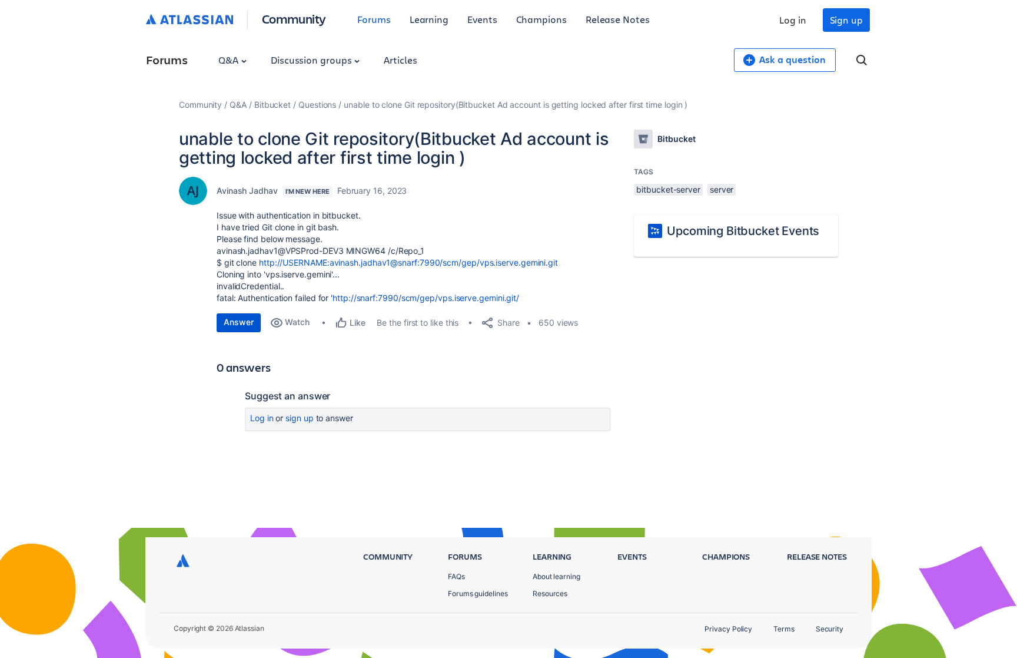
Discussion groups (312, 60)
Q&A (229, 60)
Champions (541, 19)
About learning (556, 576)
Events (482, 19)
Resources (550, 593)
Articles (400, 60)
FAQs (456, 576)
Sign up (846, 20)
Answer (239, 322)
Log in (792, 20)
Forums (374, 19)
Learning (429, 19)
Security (829, 628)
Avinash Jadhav (247, 191)
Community (294, 18)
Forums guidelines (478, 593)
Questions (317, 105)
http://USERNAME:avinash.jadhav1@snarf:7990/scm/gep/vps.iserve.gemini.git (408, 262)
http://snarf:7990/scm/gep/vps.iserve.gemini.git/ (426, 298)
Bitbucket (272, 105)
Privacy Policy (728, 628)
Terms (784, 628)
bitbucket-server (668, 189)
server (722, 189)
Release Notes (618, 19)
